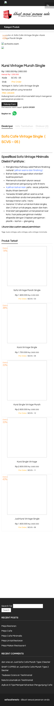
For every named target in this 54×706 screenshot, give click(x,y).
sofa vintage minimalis (37, 232)
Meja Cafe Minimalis (12, 636)
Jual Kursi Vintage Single (27, 519)
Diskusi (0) (42, 126)
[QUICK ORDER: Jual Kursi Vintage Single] (2, 512)
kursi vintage (11, 232)
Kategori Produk (11, 27)
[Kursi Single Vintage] (27, 457)
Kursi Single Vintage (27, 462)
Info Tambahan (24, 126)
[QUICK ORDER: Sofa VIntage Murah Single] (2, 284)
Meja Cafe (7, 631)
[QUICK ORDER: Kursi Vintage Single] (2, 341)
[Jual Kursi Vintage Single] (27, 514)
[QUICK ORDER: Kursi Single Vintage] (2, 455)
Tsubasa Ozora (9, 675)
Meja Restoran (9, 626)
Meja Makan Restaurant (14, 646)
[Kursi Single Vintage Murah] (27, 399)
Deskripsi (7, 126)
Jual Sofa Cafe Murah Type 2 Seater (32, 662)
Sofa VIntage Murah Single (27, 290)
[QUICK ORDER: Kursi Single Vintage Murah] (2, 398)
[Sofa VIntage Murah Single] (27, 285)
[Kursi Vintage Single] (27, 342)
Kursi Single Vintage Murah (27, 404)
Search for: (7, 606)
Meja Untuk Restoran (12, 641)
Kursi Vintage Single (27, 347)
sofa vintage (23, 232)
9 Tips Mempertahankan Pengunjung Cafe (30, 685)
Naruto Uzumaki (10, 680)
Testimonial (26, 675)
